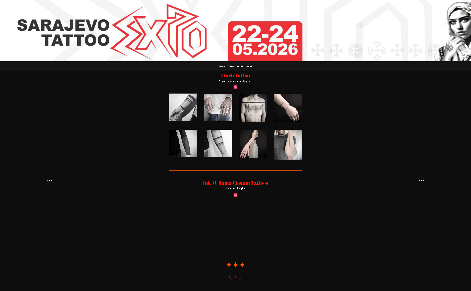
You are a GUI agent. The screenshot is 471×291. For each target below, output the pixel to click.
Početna (221, 66)
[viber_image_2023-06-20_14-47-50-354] (288, 159)
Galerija (239, 66)
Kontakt (249, 66)
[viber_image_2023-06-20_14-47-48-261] (183, 120)
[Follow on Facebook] (229, 277)
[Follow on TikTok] (241, 277)
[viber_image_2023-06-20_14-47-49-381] (183, 157)
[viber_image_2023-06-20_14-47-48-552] (218, 121)
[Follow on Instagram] (235, 87)
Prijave (231, 66)
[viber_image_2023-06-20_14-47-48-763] (253, 122)
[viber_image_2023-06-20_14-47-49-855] (253, 157)
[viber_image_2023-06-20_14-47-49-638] (218, 157)
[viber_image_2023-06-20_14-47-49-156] (288, 121)
